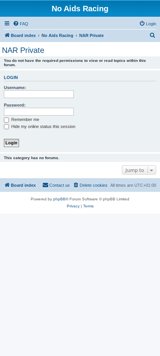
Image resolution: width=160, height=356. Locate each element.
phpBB (59, 199)
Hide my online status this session (42, 126)
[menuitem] (20, 23)
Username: (15, 87)
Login (11, 77)
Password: (15, 105)
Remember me (24, 119)
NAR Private (23, 50)
